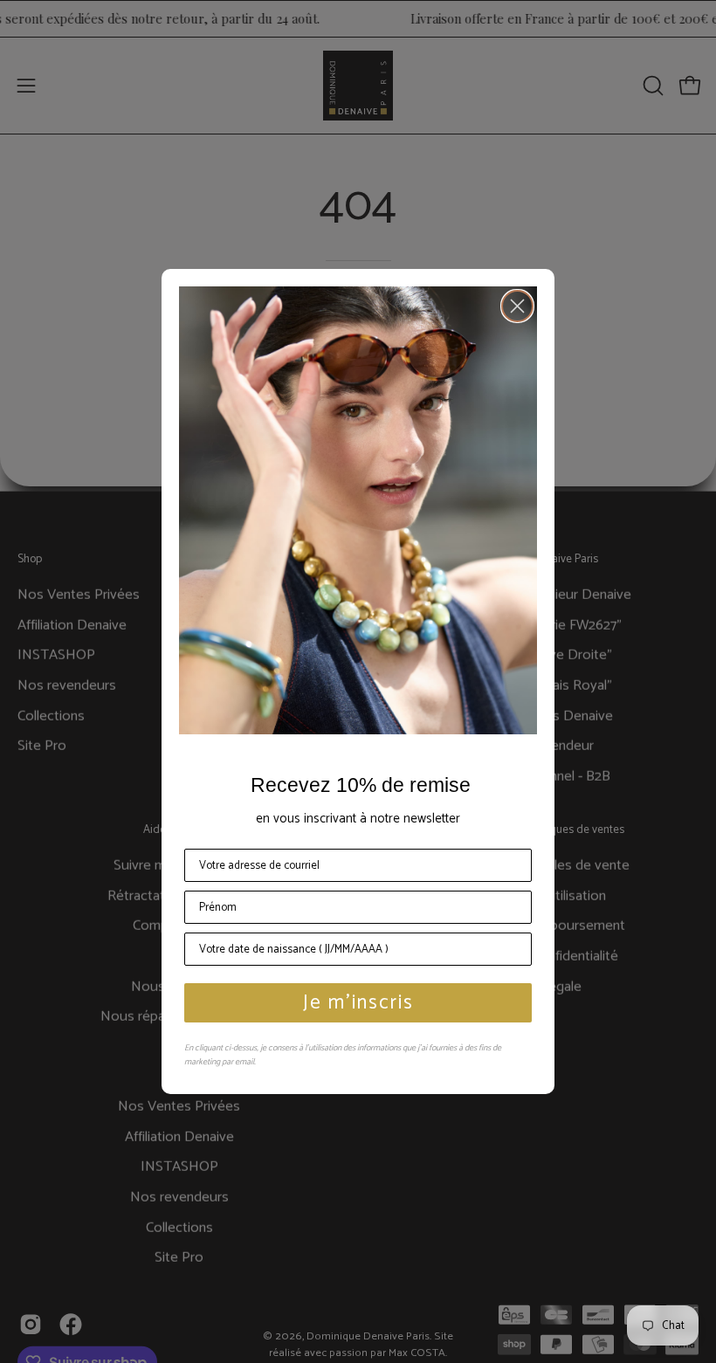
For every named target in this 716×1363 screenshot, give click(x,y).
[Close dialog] (517, 306)
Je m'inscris (358, 1003)
